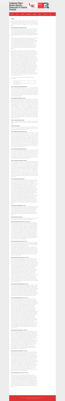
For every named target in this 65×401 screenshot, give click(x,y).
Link (50, 14)
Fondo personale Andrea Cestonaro (17, 372)
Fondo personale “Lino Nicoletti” (17, 350)
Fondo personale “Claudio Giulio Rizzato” (18, 283)
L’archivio (22, 14)
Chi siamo (11, 14)
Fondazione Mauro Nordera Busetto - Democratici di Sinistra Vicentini (18, 6)
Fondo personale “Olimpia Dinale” (17, 205)
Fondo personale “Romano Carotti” (17, 297)
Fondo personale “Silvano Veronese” (17, 241)
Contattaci (45, 14)
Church (27, 398)
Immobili (34, 14)
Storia (17, 14)
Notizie (40, 14)
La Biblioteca (28, 14)
